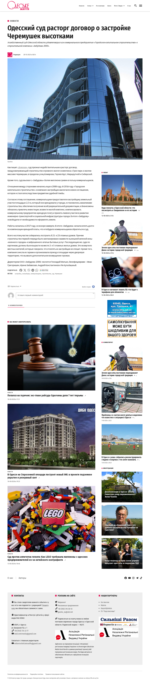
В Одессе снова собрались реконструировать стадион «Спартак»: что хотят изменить (121, 458)
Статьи (89, 6)
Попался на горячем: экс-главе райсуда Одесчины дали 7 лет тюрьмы (45, 395)
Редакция (16, 55)
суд (53, 274)
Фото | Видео (118, 6)
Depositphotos (106, 608)
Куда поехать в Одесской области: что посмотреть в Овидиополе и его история (119, 209)
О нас (129, 6)
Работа (103, 605)
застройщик (26, 274)
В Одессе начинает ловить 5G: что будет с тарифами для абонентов (120, 291)
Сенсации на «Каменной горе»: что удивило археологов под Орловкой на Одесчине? (121, 527)
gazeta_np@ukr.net (65, 612)
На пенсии (105, 602)
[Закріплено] (140, 6)
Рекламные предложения (68, 605)
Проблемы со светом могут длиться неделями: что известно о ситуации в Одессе (122, 416)
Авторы (22, 578)
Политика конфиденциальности (18, 674)
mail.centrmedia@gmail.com (25, 634)
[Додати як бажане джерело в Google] (43, 270)
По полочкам (100, 6)
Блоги (109, 6)
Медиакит (62, 602)
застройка (18, 274)
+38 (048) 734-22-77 (21, 631)
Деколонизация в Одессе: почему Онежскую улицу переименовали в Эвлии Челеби (120, 494)
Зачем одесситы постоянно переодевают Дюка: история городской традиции (120, 248)
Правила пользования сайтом (54, 674)
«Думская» (22, 167)
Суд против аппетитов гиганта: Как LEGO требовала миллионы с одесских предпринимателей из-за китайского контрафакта (48, 558)
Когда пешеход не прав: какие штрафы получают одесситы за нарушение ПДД (122, 562)
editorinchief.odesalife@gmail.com (27, 643)
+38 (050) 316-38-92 (65, 609)
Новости (81, 6)
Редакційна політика (36, 674)
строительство (46, 274)
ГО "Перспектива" (108, 611)
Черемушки (58, 274)
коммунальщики (36, 274)
